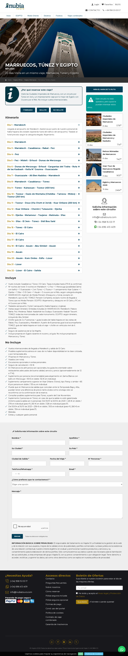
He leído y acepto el (88, 593)
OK (80, 654)
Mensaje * (16, 491)
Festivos (59, 16)
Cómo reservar (53, 591)
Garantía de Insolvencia (57, 624)
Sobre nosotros (53, 587)
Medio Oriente (33, 16)
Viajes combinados (75, 16)
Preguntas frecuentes (56, 583)
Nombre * (16, 438)
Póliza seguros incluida (56, 596)
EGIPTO (19, 16)
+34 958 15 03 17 (112, 10)
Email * (72, 469)
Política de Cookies (94, 654)
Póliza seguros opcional (57, 600)
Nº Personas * (94, 459)
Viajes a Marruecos (30, 80)
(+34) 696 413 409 (18, 586)
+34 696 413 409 (106, 227)
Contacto (50, 578)
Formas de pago (53, 604)
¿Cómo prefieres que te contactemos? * (31, 480)
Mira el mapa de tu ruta (104, 89)
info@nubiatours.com (104, 217)
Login (96, 4)
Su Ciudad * (17, 448)
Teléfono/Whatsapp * (22, 469)
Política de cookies (54, 613)
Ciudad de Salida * (20, 459)
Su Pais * (73, 448)
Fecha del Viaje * (58, 459)
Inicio (8, 16)
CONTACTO (94, 10)
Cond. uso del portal (55, 608)
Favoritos (108, 4)
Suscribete (82, 602)
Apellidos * (74, 438)
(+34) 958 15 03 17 (19, 581)
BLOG (117, 4)
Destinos (47, 16)
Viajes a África (17, 80)
